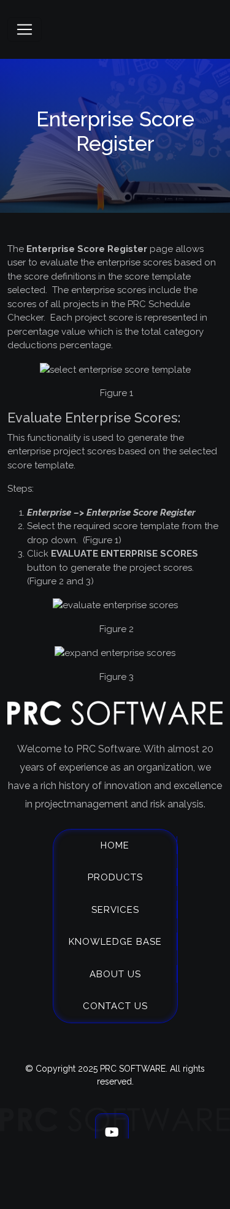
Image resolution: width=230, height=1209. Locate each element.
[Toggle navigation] (24, 29)
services (115, 909)
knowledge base (115, 941)
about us (115, 974)
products (115, 877)
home (115, 845)
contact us (115, 1006)
